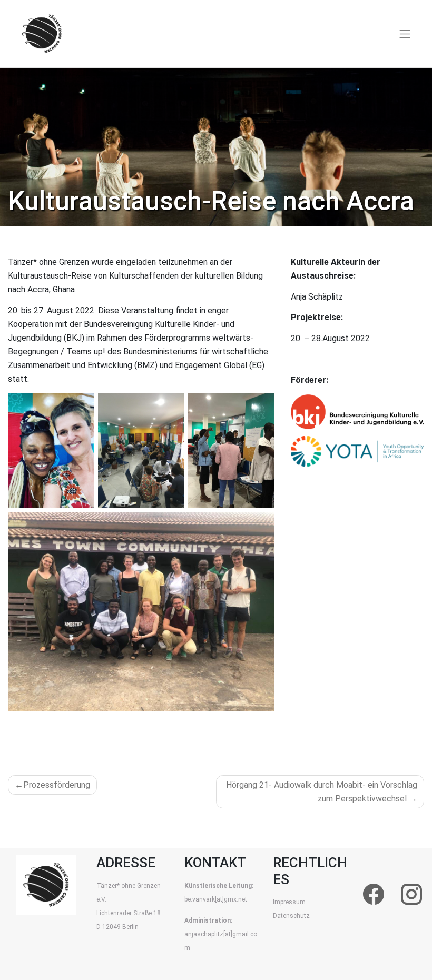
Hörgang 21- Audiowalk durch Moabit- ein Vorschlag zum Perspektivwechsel (321, 792)
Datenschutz (291, 915)
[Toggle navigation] (405, 33)
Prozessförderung (56, 785)
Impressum (289, 902)
